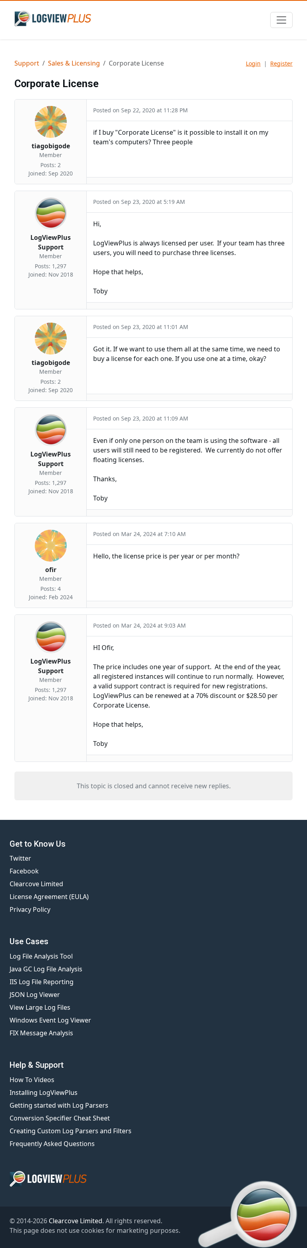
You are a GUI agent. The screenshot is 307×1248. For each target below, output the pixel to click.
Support (26, 63)
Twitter (20, 858)
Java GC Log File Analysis (46, 969)
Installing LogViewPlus (44, 1092)
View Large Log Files (40, 1007)
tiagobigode (51, 146)
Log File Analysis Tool (41, 956)
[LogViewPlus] (54, 18)
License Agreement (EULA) (49, 896)
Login (253, 63)
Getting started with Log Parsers (59, 1105)
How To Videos (32, 1079)
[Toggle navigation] (281, 20)
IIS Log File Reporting (42, 981)
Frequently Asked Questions (52, 1143)
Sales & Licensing (74, 63)
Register (281, 63)
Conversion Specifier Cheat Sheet (60, 1118)
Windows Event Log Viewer (50, 1020)
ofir (50, 569)
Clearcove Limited (36, 883)
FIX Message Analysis (41, 1033)
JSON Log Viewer (35, 994)
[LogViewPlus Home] (153, 1179)
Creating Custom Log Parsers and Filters (71, 1130)
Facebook (24, 871)
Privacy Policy (30, 909)
